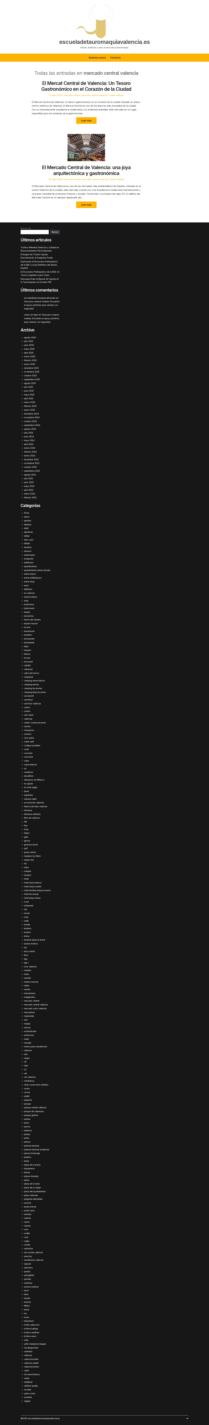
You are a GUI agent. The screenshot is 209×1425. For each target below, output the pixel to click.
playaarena (29, 1168)
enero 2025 (29, 410)
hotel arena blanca (33, 882)
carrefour (28, 699)
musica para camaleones (35, 1046)
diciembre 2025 (31, 368)
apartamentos (30, 566)
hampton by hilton (32, 856)
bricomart (28, 661)
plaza (26, 1180)
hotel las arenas (31, 894)
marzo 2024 (29, 448)
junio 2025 (29, 391)
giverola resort (31, 844)
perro (26, 1123)
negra (27, 1058)
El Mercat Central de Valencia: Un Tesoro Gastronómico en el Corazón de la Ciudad (86, 86)
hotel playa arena (32, 898)
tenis (26, 1294)
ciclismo (27, 734)
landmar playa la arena (34, 940)
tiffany (27, 1305)
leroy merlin (29, 951)
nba (26, 1054)
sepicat (27, 1264)
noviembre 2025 (31, 371)
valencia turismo (31, 1366)
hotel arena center (32, 886)
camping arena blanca (34, 680)
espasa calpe (30, 799)
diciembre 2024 (31, 413)
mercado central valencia (95, 95)
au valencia (29, 593)
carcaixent (29, 696)
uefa (26, 1340)
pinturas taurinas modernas (36, 1149)
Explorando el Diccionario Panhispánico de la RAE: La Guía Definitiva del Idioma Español (39, 264)
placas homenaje (32, 1153)
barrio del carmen (32, 619)
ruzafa (27, 1244)
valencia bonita (31, 1359)
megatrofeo (29, 997)
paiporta (28, 1100)
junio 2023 (29, 482)
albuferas (28, 532)
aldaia (27, 536)
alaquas (27, 524)
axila (26, 600)
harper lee (29, 860)
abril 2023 (28, 490)
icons (26, 902)
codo (26, 749)
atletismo (28, 589)
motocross (29, 1035)
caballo (27, 665)
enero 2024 (29, 455)
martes (27, 989)
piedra (27, 1134)
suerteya (28, 1283)
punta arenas (30, 1206)
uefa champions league (35, 1344)
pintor (26, 1138)
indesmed (28, 905)
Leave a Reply (116, 95)
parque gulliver (31, 1115)
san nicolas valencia (33, 1252)
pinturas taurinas (31, 1145)
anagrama (28, 558)
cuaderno (28, 772)
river (26, 1229)
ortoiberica (29, 1081)
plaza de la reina (32, 1183)
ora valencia (30, 1077)
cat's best (28, 715)
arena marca (30, 574)
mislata (27, 1023)
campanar (28, 677)
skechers (28, 1267)
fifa (25, 821)
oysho (27, 1088)
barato (27, 612)
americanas (29, 555)
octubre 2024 (30, 421)
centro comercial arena (35, 722)
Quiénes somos (97, 57)
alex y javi (28, 539)
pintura (27, 1142)
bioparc (27, 650)
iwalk (26, 921)
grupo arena (30, 852)
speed (27, 1271)
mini (26, 1020)
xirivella (27, 1389)
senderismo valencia (33, 1260)
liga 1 (26, 962)
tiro (25, 1313)
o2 (25, 1069)
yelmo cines (29, 1393)
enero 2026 (29, 364)
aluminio (28, 547)
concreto (28, 753)
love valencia (30, 966)
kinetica (27, 928)
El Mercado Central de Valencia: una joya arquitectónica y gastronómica (86, 170)
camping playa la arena (35, 692)
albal (26, 528)
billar (26, 646)
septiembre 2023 (32, 471)
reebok (27, 1218)
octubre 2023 (30, 467)
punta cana (29, 1210)
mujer (26, 1039)
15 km (26, 513)
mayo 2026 (29, 349)
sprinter (27, 1279)
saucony (28, 1256)
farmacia (28, 810)
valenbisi (28, 1351)
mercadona (29, 1012)
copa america (30, 764)
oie (25, 1073)
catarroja (28, 719)
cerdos (27, 726)
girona (27, 841)
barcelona (29, 616)
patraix (27, 1119)
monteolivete (30, 1031)
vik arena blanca (32, 1374)
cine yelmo (29, 738)
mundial (27, 1043)
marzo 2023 (29, 493)
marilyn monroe (31, 982)
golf (26, 848)
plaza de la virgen (32, 1187)
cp (25, 768)
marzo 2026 (29, 356)
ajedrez (27, 520)
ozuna (27, 1092)
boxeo (27, 658)
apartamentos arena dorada (37, 570)
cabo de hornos (31, 673)
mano (26, 974)
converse (28, 757)
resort (27, 1222)
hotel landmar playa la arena (37, 890)
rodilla (27, 1233)
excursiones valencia (34, 802)
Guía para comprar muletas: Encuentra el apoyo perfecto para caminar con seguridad (41, 305)
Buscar (55, 232)
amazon (27, 551)
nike (26, 1065)
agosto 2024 (30, 429)
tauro (26, 1290)
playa (26, 1161)
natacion (28, 1050)
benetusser (29, 631)
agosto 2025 (30, 383)
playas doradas (31, 1176)
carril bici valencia (32, 703)
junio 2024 (29, 436)
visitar (26, 1378)
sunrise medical (31, 1287)
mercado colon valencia (35, 1008)
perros (27, 1126)
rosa (26, 1237)
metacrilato (29, 1016)
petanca (28, 1130)
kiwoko (27, 932)
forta (26, 829)
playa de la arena (32, 1165)
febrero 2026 (30, 360)
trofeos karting (31, 1328)
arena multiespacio (33, 577)
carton (27, 707)
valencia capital (31, 1363)
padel (26, 1096)
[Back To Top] (187, 1418)
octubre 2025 (30, 375)
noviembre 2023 (31, 463)
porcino (27, 1203)
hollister (27, 871)
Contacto (115, 57)
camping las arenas (33, 688)
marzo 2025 (29, 402)
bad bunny (29, 604)
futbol (26, 833)
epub (26, 791)
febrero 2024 (30, 452)
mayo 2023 (29, 486)
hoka (26, 867)
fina (25, 825)
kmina (26, 936)
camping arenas (31, 684)
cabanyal (28, 669)
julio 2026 (28, 341)
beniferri (28, 635)
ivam (26, 917)
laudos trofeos (31, 943)
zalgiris (27, 1401)
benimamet (29, 642)
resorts (27, 1226)
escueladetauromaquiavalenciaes (40, 298)
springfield (29, 1275)
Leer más (86, 120)
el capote (28, 783)
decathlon (28, 776)
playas (27, 1172)
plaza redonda (31, 1195)
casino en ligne (31, 314)
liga (25, 959)
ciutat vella (29, 741)
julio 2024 (28, 432)
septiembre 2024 (32, 425)
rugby (27, 1241)
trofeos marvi (30, 1336)
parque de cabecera (34, 1111)
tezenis (27, 1302)
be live (27, 627)
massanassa (29, 993)
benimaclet (29, 638)
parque (27, 1104)
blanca (27, 654)
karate (27, 924)
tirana (26, 1309)
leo (25, 947)
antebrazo (29, 562)
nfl (25, 1062)
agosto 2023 (30, 474)
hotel (26, 879)
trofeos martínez (31, 1332)
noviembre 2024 (32, 417)
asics (26, 585)
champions (29, 730)
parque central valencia (35, 1107)
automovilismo (30, 597)
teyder (27, 1298)
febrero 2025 (30, 406)
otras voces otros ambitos (36, 1084)
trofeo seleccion (32, 1325)
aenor (27, 517)
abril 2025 (28, 398)
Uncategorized (31, 1347)
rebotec (28, 1214)
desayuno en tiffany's (34, 780)
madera (27, 970)
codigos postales (32, 745)
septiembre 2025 (32, 379)
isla (25, 909)
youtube (28, 1397)
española (28, 795)
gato (26, 837)
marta (26, 985)
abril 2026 (28, 353)
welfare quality (31, 1386)
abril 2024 (28, 444)
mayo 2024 (29, 440)
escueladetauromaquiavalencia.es (104, 41)
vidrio (26, 1370)
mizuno (27, 1027)
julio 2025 (28, 387)
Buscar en (26, 228)
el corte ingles (30, 787)
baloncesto (29, 608)
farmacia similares (32, 814)
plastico (27, 1157)
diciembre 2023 (31, 459)
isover (27, 913)
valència (28, 1355)
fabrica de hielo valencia (35, 806)
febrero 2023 (30, 497)
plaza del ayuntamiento (35, 1191)
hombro (27, 875)
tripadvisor (29, 1321)
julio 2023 (28, 478)
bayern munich (31, 623)
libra (26, 955)
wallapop (28, 1382)
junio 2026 (29, 345)
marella (27, 978)
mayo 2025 (29, 394)
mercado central (72, 95)
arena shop (29, 581)
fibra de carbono (32, 818)
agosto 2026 (30, 337)
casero (27, 711)
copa (26, 760)
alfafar (27, 543)
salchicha (28, 1248)
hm (25, 863)
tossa (26, 1317)
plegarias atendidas (33, 1199)
